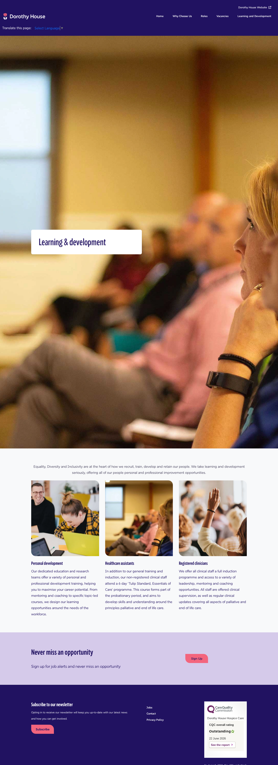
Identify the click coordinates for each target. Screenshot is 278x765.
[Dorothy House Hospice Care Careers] (24, 16)
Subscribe (43, 729)
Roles (204, 16)
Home (160, 16)
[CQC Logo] (220, 712)
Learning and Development (254, 16)
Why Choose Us (182, 16)
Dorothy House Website (252, 7)
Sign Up (196, 658)
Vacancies (222, 16)
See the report (220, 744)
